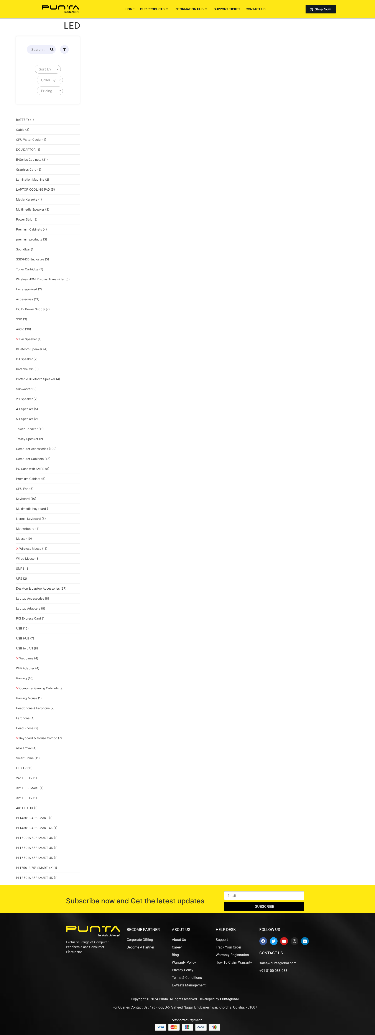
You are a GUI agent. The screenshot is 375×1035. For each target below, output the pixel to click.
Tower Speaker (30, 429)
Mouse (24, 538)
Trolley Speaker (29, 439)
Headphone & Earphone (35, 708)
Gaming (24, 678)
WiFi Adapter (27, 668)
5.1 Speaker (27, 419)
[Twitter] (274, 941)
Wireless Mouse (33, 548)
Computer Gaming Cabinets (41, 688)
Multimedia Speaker (32, 209)
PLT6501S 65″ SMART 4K (37, 858)
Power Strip (26, 219)
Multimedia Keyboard (33, 508)
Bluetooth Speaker (31, 349)
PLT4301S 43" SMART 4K (36, 828)
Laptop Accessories (32, 598)
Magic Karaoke (29, 199)
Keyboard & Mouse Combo (40, 738)
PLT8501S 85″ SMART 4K (37, 878)
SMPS (23, 568)
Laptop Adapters (30, 608)
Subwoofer (26, 389)
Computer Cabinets (33, 459)
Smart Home (28, 758)
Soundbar (25, 249)
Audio (23, 329)
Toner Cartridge (29, 269)
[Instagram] (294, 941)
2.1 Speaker (27, 399)
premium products (31, 239)
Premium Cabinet (30, 479)
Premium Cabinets (31, 229)
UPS (21, 578)
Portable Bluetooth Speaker (38, 379)
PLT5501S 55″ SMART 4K (37, 848)
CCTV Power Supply (33, 309)
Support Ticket (227, 9)
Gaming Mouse (29, 698)
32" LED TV (26, 798)
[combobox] (48, 69)
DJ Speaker (27, 359)
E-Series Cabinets (32, 159)
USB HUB (25, 638)
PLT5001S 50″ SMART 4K (37, 838)
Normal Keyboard (31, 518)
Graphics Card (28, 169)
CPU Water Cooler (31, 139)
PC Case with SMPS (32, 469)
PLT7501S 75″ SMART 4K (36, 868)
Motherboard (28, 528)
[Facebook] (263, 941)
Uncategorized (29, 289)
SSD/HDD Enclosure (32, 259)
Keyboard (26, 498)
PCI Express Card (31, 618)
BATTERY (25, 119)
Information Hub (189, 9)
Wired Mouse (27, 558)
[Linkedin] (305, 941)
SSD (21, 319)
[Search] (52, 49)
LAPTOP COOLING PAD (35, 189)
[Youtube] (284, 941)
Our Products (152, 9)
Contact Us (255, 9)
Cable (22, 129)
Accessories (27, 299)
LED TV (24, 768)
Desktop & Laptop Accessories (41, 588)
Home (130, 9)
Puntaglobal (229, 999)
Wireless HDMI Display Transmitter (43, 279)
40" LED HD (27, 808)
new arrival (26, 748)
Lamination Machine (32, 179)
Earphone (25, 718)
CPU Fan (24, 489)
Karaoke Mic (27, 369)
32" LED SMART (29, 788)
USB (22, 628)
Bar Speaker (30, 339)
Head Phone (27, 728)
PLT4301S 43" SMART (34, 818)
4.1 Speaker (27, 409)
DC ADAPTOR (28, 149)
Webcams (28, 658)
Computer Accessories (36, 449)
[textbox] (44, 69)
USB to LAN (27, 648)
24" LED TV (26, 778)
